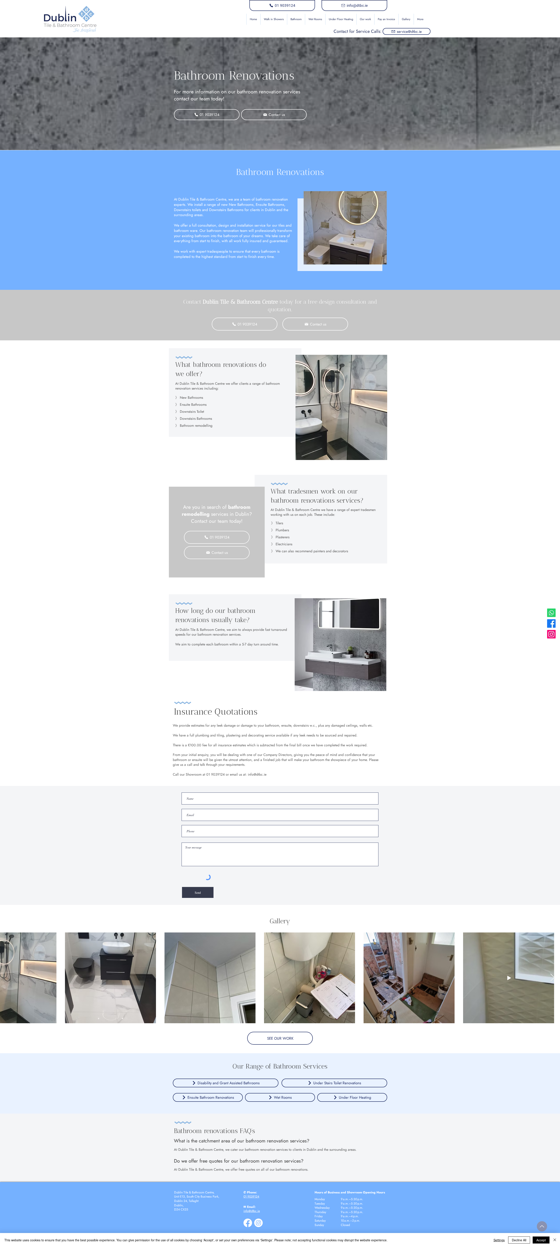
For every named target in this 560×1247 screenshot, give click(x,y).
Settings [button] (499, 1240)
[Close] (554, 1240)
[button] (296, 19)
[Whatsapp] (551, 613)
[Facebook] (551, 623)
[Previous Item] (7, 978)
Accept (541, 1240)
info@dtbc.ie (257, 774)
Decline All (519, 1240)
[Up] (542, 1226)
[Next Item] (552, 978)
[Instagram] (551, 634)
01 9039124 (251, 1196)
